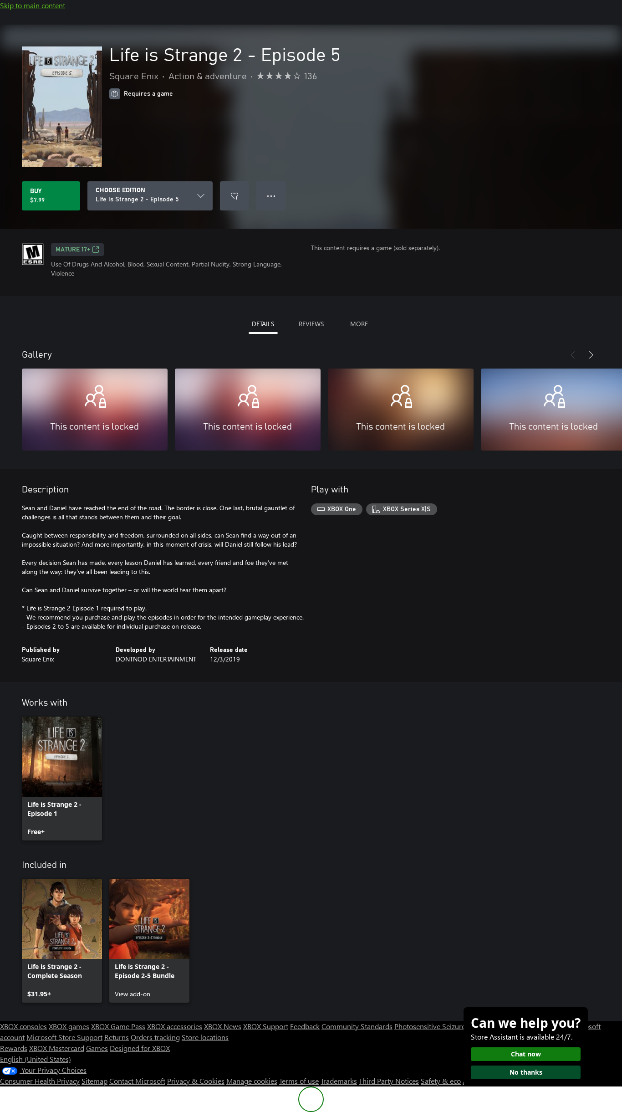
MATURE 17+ (73, 249)
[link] (62, 778)
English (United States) (35, 1059)
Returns (116, 1037)
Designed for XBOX (140, 1048)
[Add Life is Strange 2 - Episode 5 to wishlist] (234, 195)
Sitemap (94, 1081)
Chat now (526, 1054)
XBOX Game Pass (118, 1026)
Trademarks (339, 1081)
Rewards (13, 1048)
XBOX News (222, 1026)
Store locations (205, 1037)
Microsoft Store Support (64, 1037)
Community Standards (357, 1026)
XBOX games (69, 1026)
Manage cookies (251, 1081)
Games (97, 1048)
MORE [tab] (359, 323)
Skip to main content (32, 5)
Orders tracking (155, 1037)
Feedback (305, 1026)
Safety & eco (441, 1081)
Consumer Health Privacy (40, 1081)
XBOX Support (265, 1026)
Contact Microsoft (137, 1081)
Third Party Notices (389, 1081)
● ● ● (271, 195)
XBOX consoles (23, 1026)
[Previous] (573, 354)
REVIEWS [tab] (311, 323)
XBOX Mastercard (56, 1048)
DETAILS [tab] (263, 323)
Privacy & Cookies (195, 1081)
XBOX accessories (174, 1026)
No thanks (526, 1072)
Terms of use (299, 1081)
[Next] (591, 354)
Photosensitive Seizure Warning (444, 1026)
